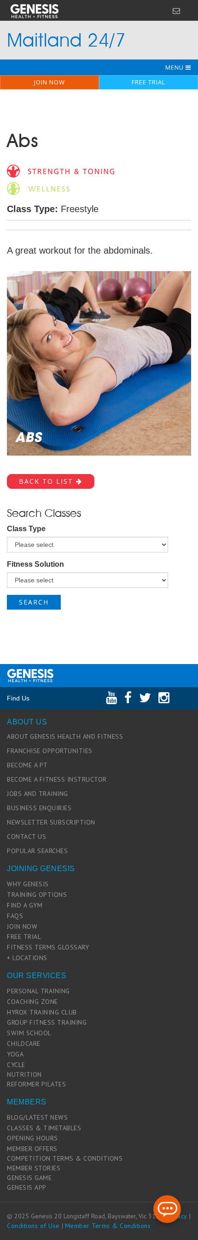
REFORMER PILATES (36, 1084)
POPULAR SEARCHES (37, 851)
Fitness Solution (35, 564)
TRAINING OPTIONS (37, 894)
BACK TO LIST (47, 481)
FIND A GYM (24, 905)
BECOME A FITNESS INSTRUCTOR (57, 779)
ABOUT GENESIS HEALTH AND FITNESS (65, 736)
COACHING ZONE (32, 1001)
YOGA (15, 1054)
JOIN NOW (49, 82)
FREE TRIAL (148, 82)
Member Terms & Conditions (108, 1226)
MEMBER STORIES (33, 1168)
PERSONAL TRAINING (38, 991)
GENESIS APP (27, 1187)
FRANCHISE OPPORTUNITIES (50, 751)
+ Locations (27, 958)
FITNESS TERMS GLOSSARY (48, 947)
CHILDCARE (24, 1043)
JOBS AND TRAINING (37, 793)
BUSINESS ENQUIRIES (39, 808)
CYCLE (16, 1065)
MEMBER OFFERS (32, 1149)
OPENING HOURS (32, 1138)
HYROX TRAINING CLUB (42, 1012)
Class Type (26, 529)
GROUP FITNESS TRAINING (47, 1022)
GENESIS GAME (29, 1178)
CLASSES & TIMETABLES (44, 1128)
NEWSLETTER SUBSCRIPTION (51, 822)
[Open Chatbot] (167, 1209)
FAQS (15, 916)
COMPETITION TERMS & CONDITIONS (64, 1158)
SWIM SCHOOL (29, 1033)
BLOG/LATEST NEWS (37, 1117)
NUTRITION (24, 1074)
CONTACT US (26, 836)
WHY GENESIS (28, 884)
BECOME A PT (27, 765)
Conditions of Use (33, 1226)
